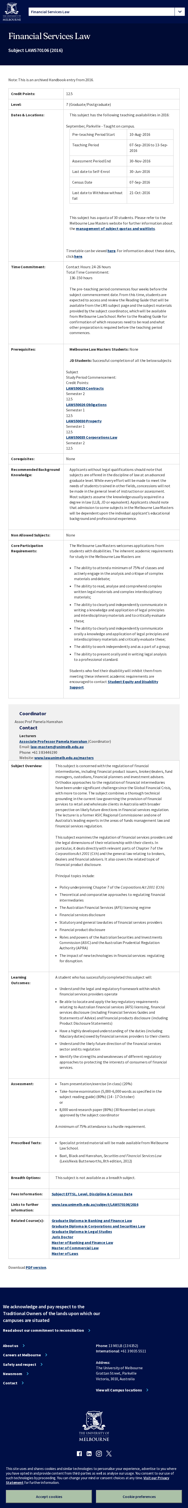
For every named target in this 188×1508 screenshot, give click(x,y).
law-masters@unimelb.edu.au (57, 747)
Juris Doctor (62, 1236)
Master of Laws (65, 1253)
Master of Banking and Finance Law (82, 1242)
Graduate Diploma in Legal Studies (82, 1231)
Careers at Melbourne (22, 1354)
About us (10, 1345)
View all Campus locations (119, 1390)
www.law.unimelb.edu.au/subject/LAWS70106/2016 (95, 1204)
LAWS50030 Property (84, 420)
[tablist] (106, 11)
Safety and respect (19, 1364)
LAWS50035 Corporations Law (91, 437)
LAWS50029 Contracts (85, 388)
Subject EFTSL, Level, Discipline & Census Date (92, 1193)
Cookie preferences (139, 1496)
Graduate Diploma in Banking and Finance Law (92, 1220)
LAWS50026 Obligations (86, 404)
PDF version (36, 1267)
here (111, 250)
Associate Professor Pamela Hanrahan (53, 741)
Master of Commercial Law (75, 1247)
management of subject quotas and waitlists (115, 228)
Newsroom (12, 1373)
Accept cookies (49, 1496)
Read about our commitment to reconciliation (43, 1330)
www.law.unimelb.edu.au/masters (64, 757)
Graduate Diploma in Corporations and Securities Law (98, 1226)
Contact (10, 1382)
